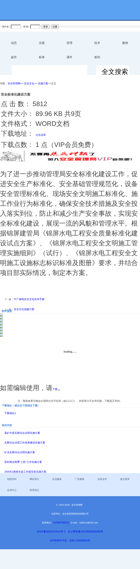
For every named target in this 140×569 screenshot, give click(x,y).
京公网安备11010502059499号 (85, 531)
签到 (97, 57)
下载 (55, 389)
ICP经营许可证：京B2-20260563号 (70, 540)
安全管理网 (14, 83)
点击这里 (41, 134)
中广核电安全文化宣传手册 (29, 299)
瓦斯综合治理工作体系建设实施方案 (24, 442)
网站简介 (34, 479)
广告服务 (79, 479)
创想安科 (12, 479)
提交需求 (125, 479)
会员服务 (57, 479)
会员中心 (12, 490)
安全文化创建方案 (24, 309)
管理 (69, 42)
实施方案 (43, 83)
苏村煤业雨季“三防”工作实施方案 (23, 462)
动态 (14, 42)
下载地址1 (10, 413)
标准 (42, 57)
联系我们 (34, 490)
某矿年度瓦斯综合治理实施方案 (22, 432)
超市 (14, 57)
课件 (69, 57)
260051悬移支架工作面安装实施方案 (25, 471)
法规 (42, 42)
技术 (97, 42)
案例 (125, 42)
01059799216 (61, 522)
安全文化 (29, 83)
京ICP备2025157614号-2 (51, 531)
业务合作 (102, 479)
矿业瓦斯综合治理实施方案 (19, 452)
